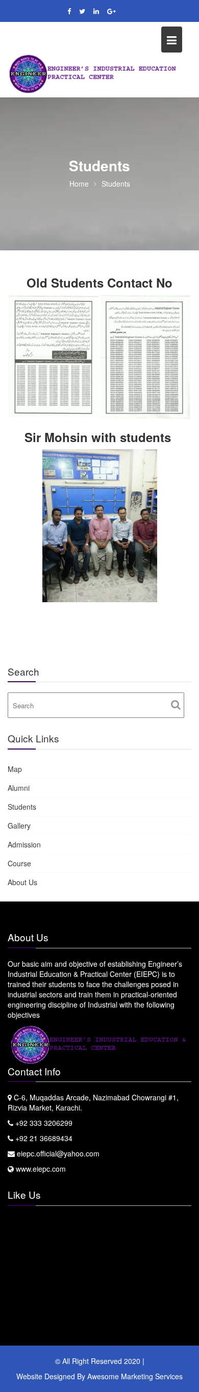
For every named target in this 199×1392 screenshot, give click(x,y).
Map (15, 769)
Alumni (19, 788)
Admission (24, 844)
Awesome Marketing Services (135, 1376)
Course (19, 863)
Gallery (19, 825)
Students (22, 807)
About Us (22, 882)
